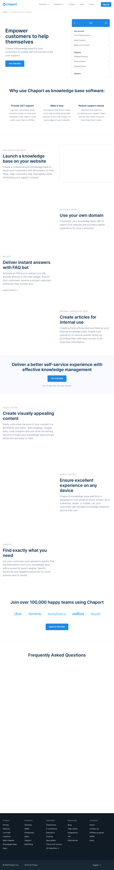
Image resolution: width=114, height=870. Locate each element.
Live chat (6, 832)
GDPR (92, 836)
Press (92, 840)
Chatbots (7, 836)
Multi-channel (8, 840)
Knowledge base (10, 844)
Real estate (51, 30)
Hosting (49, 26)
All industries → (53, 38)
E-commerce (52, 18)
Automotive (51, 14)
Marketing (28, 22)
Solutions (43, 4)
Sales (25, 14)
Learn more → (10, 290)
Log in (91, 4)
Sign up (106, 4)
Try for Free (15, 63)
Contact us (94, 829)
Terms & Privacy (30, 865)
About (92, 825)
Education (50, 22)
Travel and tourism (54, 34)
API (69, 836)
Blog (70, 825)
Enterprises (28, 40)
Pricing (72, 4)
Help (82, 4)
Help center (73, 829)
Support (27, 18)
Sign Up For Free (57, 627)
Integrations (73, 832)
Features (58, 4)
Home (5, 12)
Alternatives (73, 840)
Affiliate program (97, 832)
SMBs (26, 36)
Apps (5, 848)
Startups (27, 32)
